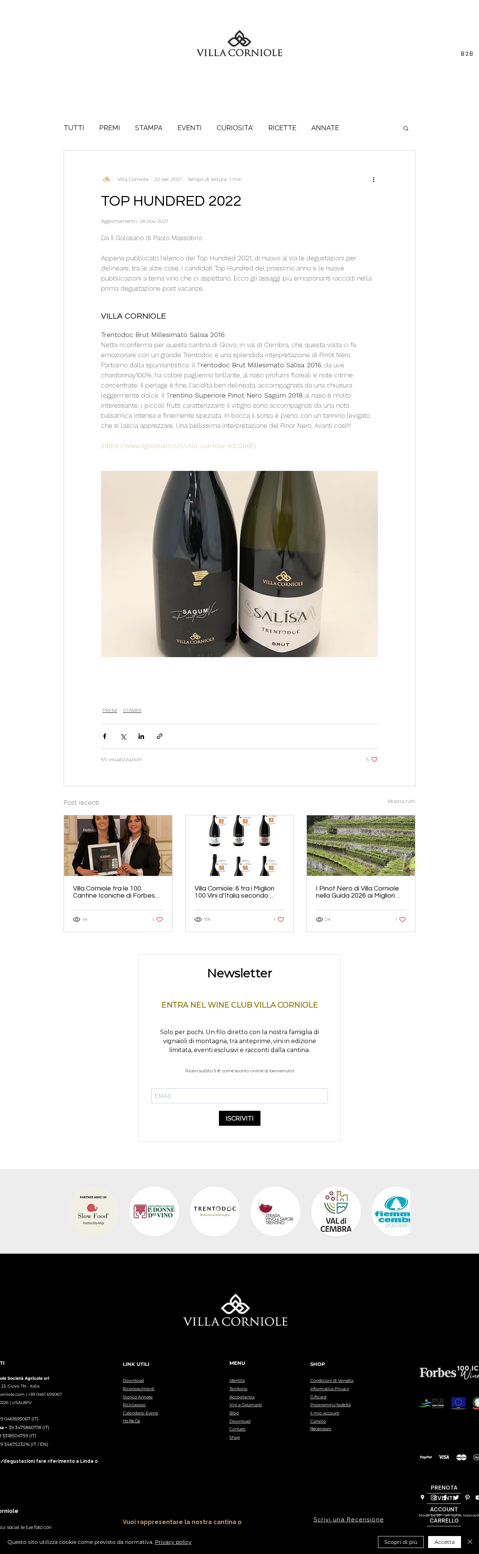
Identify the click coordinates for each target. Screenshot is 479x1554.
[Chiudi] (470, 1542)
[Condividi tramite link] (159, 736)
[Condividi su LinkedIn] (141, 736)
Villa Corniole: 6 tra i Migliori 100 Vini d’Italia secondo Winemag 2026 (234, 892)
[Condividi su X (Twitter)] (122, 736)
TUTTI (74, 128)
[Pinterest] (467, 1497)
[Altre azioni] (373, 179)
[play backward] (78, 1211)
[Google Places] (422, 1497)
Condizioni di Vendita (331, 1380)
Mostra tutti (401, 801)
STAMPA (148, 128)
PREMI (109, 128)
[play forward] (400, 1211)
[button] (405, 128)
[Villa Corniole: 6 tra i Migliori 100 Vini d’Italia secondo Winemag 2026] (240, 845)
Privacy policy (173, 1542)
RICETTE (282, 128)
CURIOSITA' (235, 128)
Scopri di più (400, 1542)
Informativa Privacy (329, 1388)
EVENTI (189, 128)
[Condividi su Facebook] (104, 736)
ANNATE (325, 128)
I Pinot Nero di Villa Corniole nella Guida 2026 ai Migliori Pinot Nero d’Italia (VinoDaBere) (357, 892)
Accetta (444, 1542)
